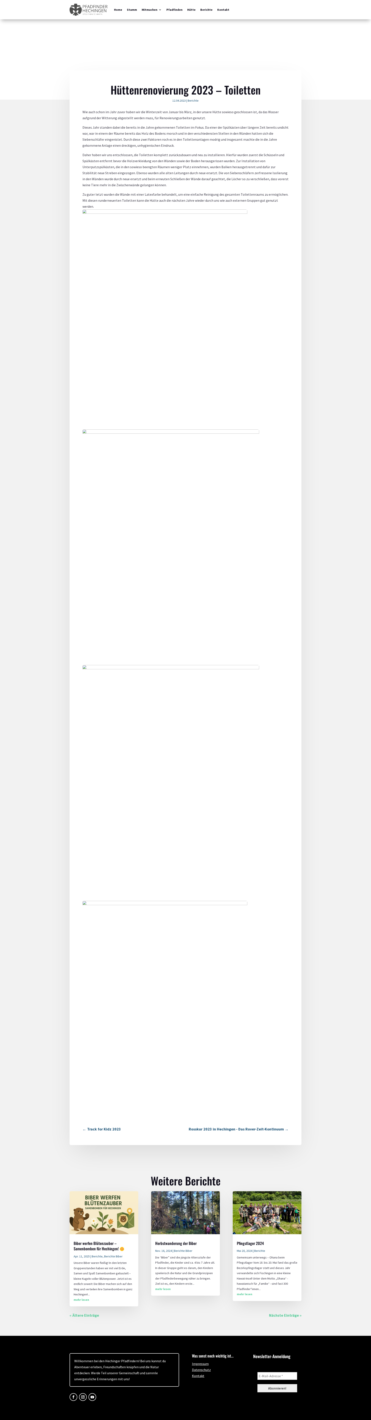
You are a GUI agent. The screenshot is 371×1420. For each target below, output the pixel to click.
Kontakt (223, 10)
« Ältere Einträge (84, 1315)
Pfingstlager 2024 (250, 1243)
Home (118, 10)
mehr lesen (81, 1300)
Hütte (191, 10)
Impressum (200, 1364)
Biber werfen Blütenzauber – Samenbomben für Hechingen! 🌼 (99, 1245)
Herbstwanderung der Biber (176, 1243)
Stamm (132, 10)
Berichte (206, 10)
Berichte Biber (113, 1256)
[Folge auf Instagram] (83, 1397)
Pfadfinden (174, 10)
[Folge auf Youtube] (92, 1397)
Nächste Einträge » (285, 1315)
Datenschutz (201, 1370)
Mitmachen (149, 10)
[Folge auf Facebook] (73, 1397)
